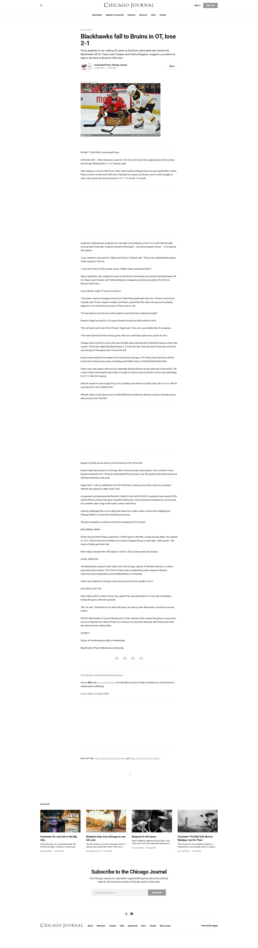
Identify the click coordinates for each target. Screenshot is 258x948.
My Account (165, 926)
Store (153, 15)
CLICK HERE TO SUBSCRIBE (95, 693)
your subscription (106, 682)
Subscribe (210, 5)
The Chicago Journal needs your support (101, 675)
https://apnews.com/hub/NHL (110, 758)
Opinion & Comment (115, 15)
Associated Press (102, 65)
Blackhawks (86, 30)
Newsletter (97, 15)
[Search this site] (41, 5)
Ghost (215, 925)
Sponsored (132, 926)
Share (171, 66)
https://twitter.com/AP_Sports (145, 758)
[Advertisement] (129, 209)
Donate (163, 15)
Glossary (143, 15)
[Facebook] (131, 913)
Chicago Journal (119, 65)
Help (122, 926)
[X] (126, 913)
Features (131, 15)
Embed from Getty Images (89, 82)
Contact (112, 926)
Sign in (197, 5)
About (90, 926)
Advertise (101, 926)
